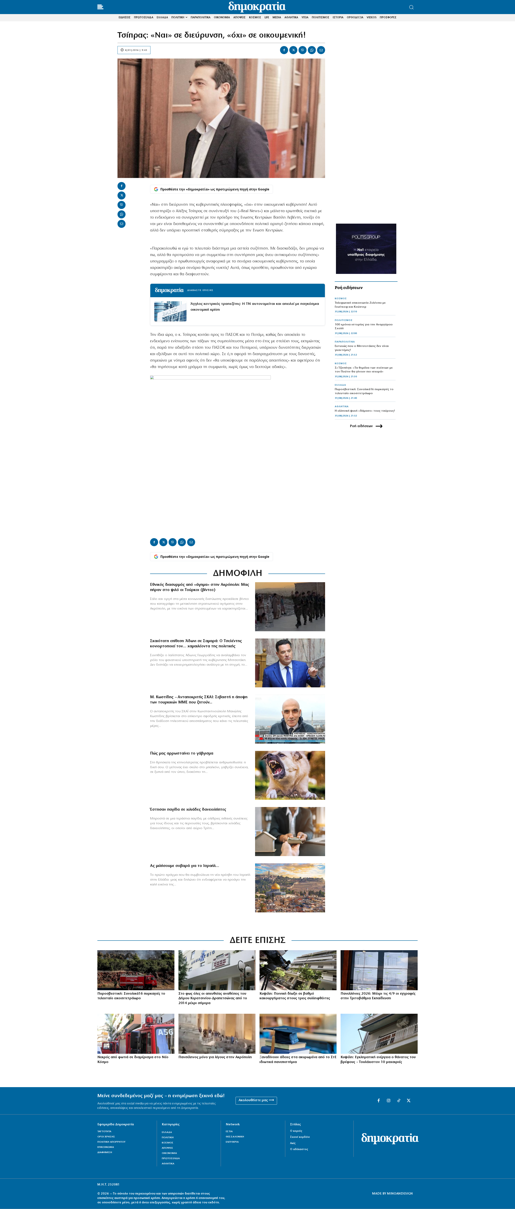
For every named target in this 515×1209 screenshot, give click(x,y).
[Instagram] (389, 1101)
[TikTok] (399, 1101)
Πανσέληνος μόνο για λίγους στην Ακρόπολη (215, 1057)
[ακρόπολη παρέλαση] (290, 606)
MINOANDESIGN (400, 1193)
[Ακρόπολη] (216, 1034)
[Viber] (303, 50)
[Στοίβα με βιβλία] (298, 1034)
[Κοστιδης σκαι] (290, 719)
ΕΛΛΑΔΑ (340, 385)
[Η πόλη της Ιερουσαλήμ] (290, 887)
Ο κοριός (296, 1131)
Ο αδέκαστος (299, 1149)
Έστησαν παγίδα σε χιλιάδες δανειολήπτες (188, 810)
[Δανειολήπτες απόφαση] (290, 831)
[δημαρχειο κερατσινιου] (216, 970)
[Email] (321, 50)
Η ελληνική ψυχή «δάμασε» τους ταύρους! (365, 410)
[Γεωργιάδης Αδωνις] (290, 663)
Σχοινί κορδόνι (300, 1137)
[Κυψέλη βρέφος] (379, 1034)
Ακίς (293, 1143)
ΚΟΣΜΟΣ (341, 298)
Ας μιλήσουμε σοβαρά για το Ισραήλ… (184, 866)
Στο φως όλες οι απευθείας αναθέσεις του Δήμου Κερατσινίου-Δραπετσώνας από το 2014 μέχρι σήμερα (212, 998)
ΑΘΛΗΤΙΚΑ (342, 406)
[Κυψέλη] (298, 970)
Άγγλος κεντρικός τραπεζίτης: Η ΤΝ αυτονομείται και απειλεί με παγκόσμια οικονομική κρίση (255, 307)
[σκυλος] (290, 775)
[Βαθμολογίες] (379, 970)
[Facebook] (284, 50)
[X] (293, 50)
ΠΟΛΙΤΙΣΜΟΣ (344, 320)
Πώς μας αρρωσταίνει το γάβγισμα (181, 754)
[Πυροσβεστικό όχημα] (135, 1034)
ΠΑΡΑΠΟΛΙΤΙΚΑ (345, 342)
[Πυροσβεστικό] (135, 970)
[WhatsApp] (312, 50)
